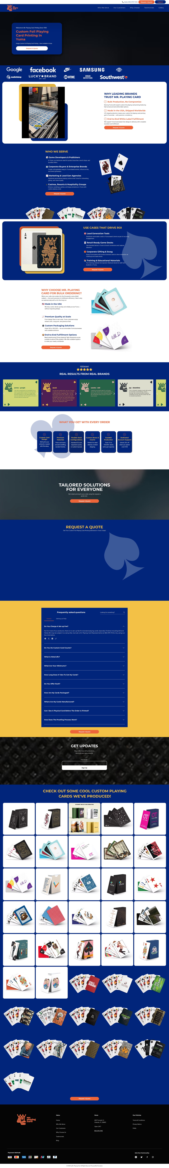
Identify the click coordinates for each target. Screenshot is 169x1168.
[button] (160, 2)
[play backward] (9, 69)
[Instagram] (153, 1157)
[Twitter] (141, 1157)
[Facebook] (147, 1157)
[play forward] (160, 69)
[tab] (49, 618)
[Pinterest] (136, 1157)
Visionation (100, 1166)
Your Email (84, 759)
